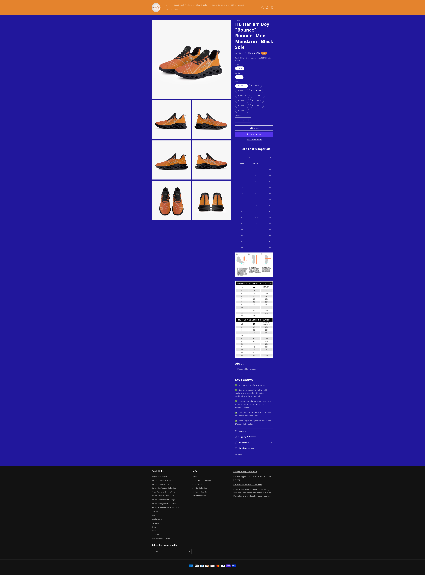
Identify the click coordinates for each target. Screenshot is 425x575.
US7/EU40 (242, 91)
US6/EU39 (255, 86)
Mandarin (155, 523)
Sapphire (155, 535)
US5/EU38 (242, 86)
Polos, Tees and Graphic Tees (163, 492)
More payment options (254, 139)
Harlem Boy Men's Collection (163, 484)
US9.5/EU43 (258, 96)
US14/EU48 (242, 111)
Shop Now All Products (201, 480)
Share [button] (240, 454)
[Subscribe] (188, 551)
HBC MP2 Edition (199, 496)
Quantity (238, 116)
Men (239, 77)
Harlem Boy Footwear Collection (164, 480)
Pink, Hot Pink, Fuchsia (161, 539)
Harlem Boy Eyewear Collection (164, 504)
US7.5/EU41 (256, 91)
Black (240, 68)
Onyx (154, 527)
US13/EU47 (256, 106)
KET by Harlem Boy (200, 492)
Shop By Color (198, 484)
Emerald (155, 511)
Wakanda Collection (159, 476)
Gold (153, 515)
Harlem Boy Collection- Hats (163, 496)
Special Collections (200, 488)
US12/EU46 (242, 106)
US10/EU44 (242, 101)
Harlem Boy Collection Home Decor (166, 507)
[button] (168, 5)
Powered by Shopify (221, 570)
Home (194, 476)
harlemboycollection (209, 570)
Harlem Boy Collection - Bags (163, 500)
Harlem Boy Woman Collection (164, 488)
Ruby (154, 531)
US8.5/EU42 (242, 96)
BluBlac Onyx (157, 519)
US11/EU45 (256, 101)
